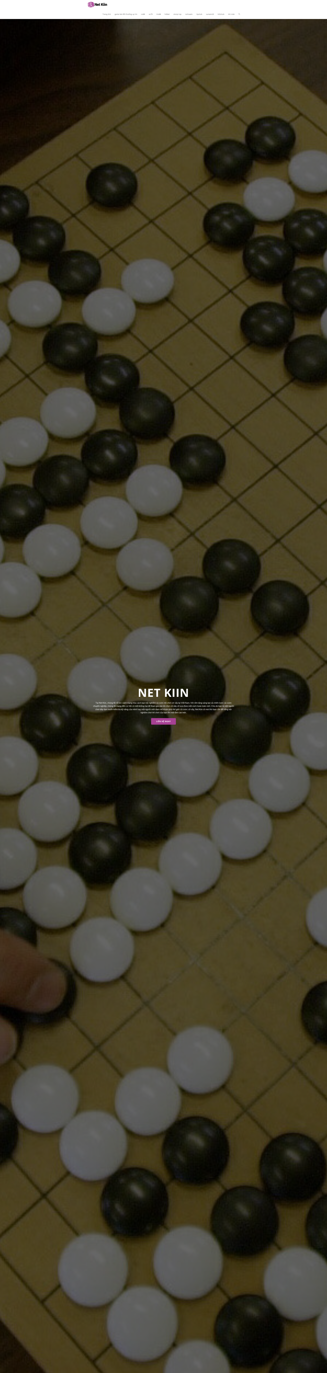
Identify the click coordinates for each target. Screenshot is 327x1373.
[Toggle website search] (239, 14)
